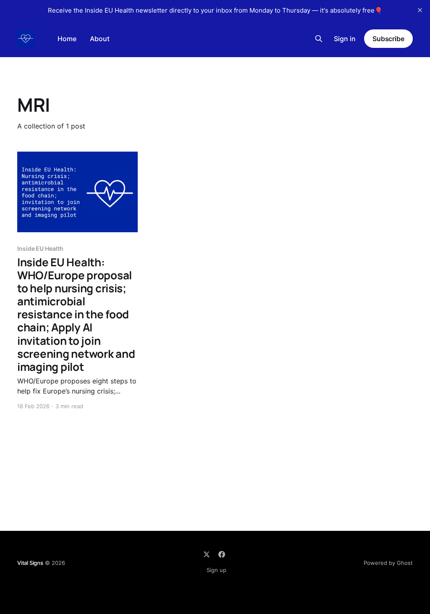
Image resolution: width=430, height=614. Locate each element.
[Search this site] (318, 38)
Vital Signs (30, 562)
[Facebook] (221, 554)
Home (67, 38)
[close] (420, 10)
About (100, 38)
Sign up (216, 570)
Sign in (345, 38)
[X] (206, 554)
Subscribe (388, 38)
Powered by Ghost (388, 562)
